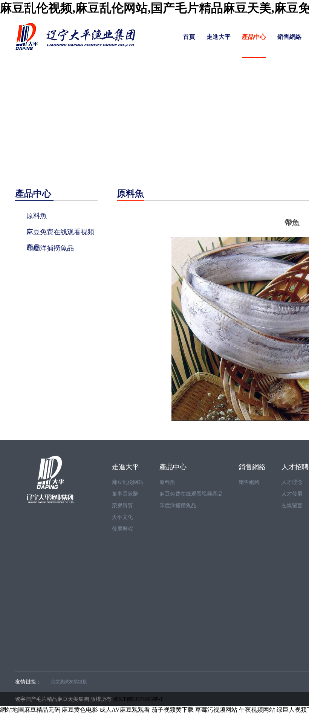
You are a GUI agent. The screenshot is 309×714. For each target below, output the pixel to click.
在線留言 (292, 505)
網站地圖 (12, 709)
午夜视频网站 (257, 709)
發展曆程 (122, 529)
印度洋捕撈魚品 (177, 505)
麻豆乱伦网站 (128, 482)
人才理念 (292, 482)
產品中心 (254, 37)
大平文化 (122, 517)
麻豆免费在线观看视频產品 (191, 494)
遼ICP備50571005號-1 (138, 699)
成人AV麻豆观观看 (124, 709)
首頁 (189, 37)
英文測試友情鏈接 (69, 681)
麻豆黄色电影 (80, 709)
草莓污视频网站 (216, 709)
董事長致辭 (125, 494)
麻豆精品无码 (42, 709)
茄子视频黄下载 (172, 709)
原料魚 (167, 482)
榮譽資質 (122, 505)
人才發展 (292, 494)
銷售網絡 (289, 37)
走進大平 (219, 37)
